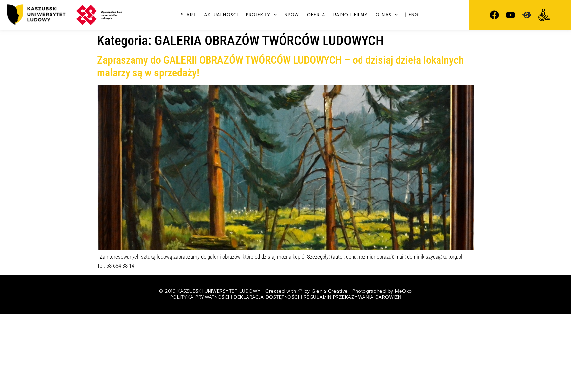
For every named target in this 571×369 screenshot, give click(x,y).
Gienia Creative (330, 291)
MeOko (403, 291)
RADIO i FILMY (350, 15)
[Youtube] (510, 14)
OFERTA (316, 15)
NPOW (292, 15)
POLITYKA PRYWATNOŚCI (200, 297)
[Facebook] (494, 14)
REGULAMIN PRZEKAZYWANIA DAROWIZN (352, 297)
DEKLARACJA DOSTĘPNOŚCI (266, 297)
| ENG (411, 15)
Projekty (258, 15)
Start (188, 15)
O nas (383, 15)
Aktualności (221, 15)
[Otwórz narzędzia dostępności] (544, 15)
